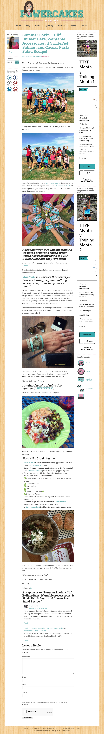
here (41, 381)
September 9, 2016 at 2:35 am (35, 631)
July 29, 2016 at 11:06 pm (37, 608)
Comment (26, 657)
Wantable (25, 266)
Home (18, 26)
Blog (28, 26)
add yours (45, 56)
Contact (84, 26)
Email (24, 684)
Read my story (11, 52)
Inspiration (90, 388)
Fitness (72, 26)
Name (24, 677)
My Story (49, 26)
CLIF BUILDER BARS (52, 183)
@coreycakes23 (35, 465)
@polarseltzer (61, 502)
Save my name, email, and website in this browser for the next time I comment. (45, 703)
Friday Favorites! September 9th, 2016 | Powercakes (43, 628)
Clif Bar (68, 186)
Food (88, 363)
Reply (26, 623)
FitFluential (59, 186)
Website (25, 692)
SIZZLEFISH (44, 388)
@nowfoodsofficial (35, 471)
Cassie (30, 606)
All (87, 397)
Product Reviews (89, 379)
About (37, 26)
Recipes (61, 26)
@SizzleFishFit (29, 463)
